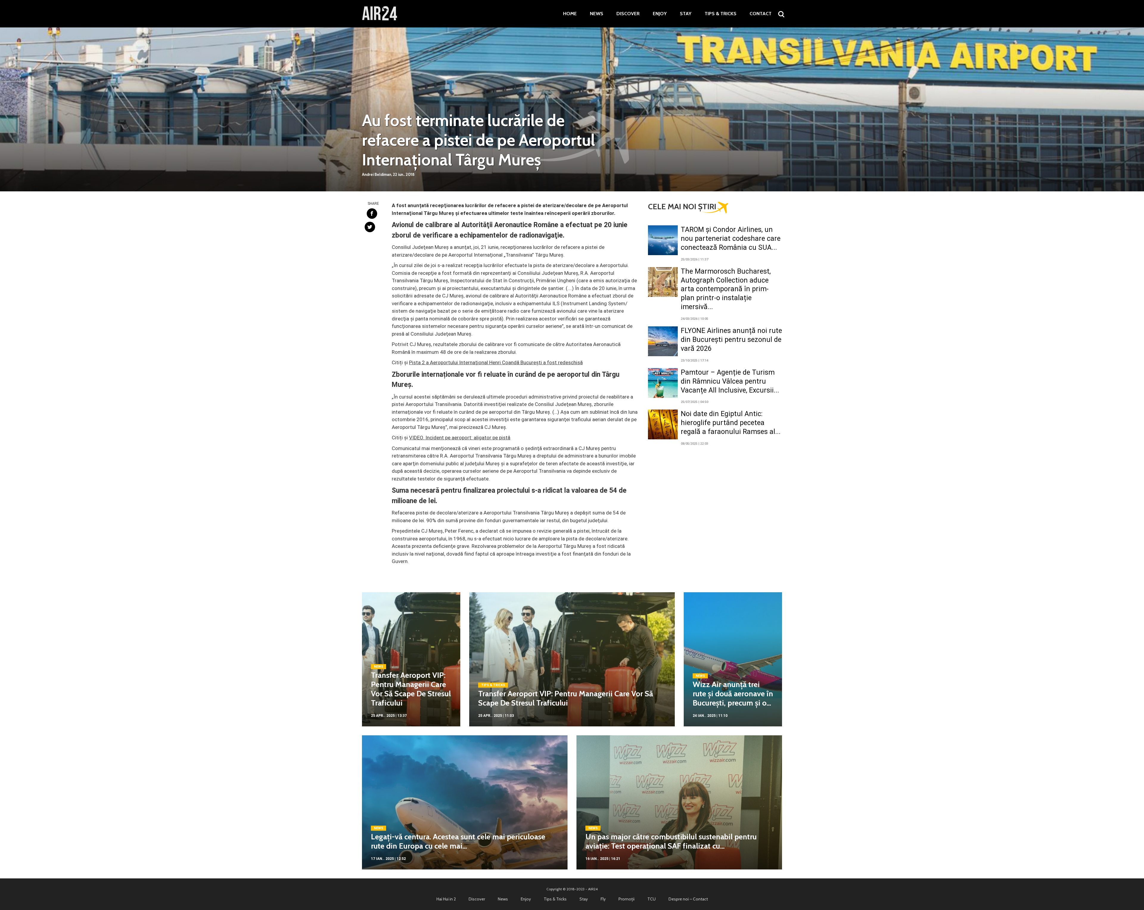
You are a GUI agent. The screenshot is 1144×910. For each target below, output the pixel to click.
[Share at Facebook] (372, 213)
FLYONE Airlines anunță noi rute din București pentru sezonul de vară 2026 (731, 340)
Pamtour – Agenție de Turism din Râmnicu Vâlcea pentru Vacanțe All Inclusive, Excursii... (730, 381)
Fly (603, 899)
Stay (685, 13)
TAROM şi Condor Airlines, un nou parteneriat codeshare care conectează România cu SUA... (731, 239)
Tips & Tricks (720, 13)
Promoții (626, 899)
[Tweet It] (370, 227)
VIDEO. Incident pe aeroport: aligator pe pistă (459, 438)
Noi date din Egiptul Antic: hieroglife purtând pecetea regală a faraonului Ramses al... (731, 423)
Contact (761, 13)
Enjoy (660, 13)
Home (570, 13)
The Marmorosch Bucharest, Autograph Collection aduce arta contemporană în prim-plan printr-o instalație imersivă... (726, 289)
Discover (628, 13)
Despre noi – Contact (688, 899)
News (596, 13)
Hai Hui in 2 (446, 899)
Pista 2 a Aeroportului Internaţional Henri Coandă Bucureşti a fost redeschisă (496, 362)
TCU (651, 899)
